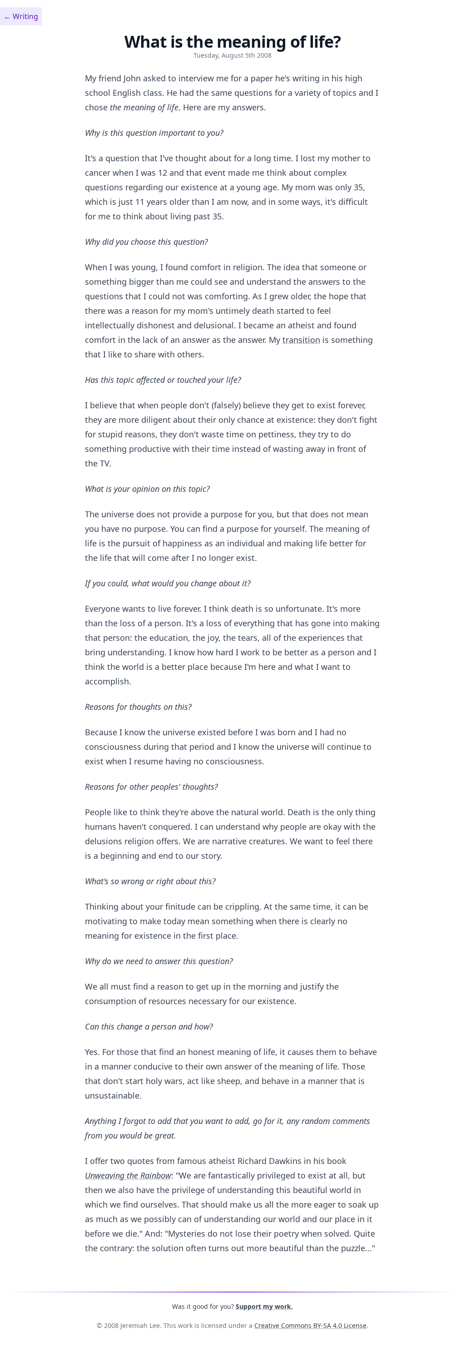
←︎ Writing (21, 16)
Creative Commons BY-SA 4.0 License (310, 1325)
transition (301, 339)
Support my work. (264, 1306)
